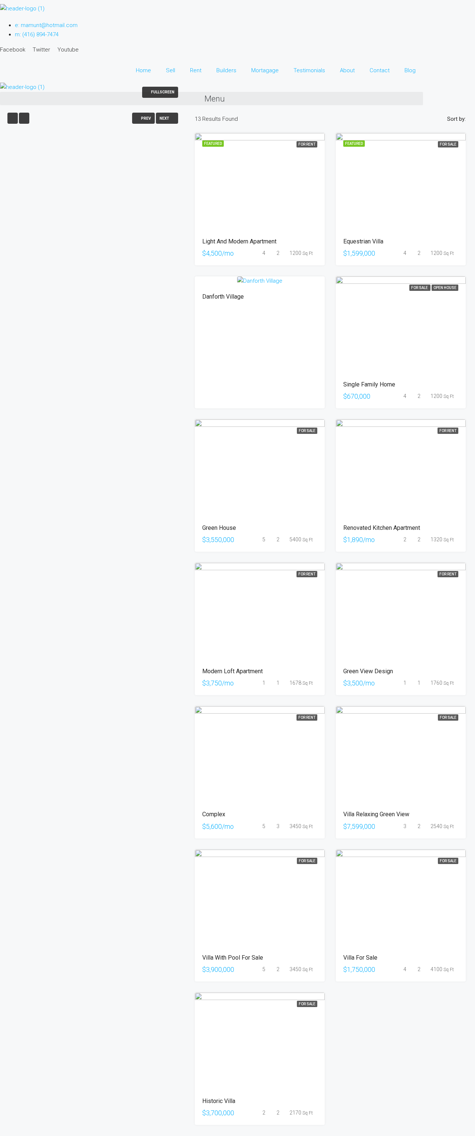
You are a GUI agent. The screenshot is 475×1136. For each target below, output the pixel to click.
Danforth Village (223, 296)
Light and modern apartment (239, 241)
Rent (196, 70)
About (347, 70)
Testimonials (309, 70)
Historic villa (218, 1101)
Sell (170, 70)
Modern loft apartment (232, 671)
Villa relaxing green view (376, 814)
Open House (444, 288)
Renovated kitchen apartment (381, 527)
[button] (211, 98)
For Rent (306, 144)
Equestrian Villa (363, 241)
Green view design (368, 671)
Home (143, 70)
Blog (410, 70)
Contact (380, 70)
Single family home (369, 384)
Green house (219, 527)
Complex (213, 814)
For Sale (448, 144)
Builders (226, 70)
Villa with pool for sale (232, 957)
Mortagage (265, 70)
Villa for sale (360, 957)
